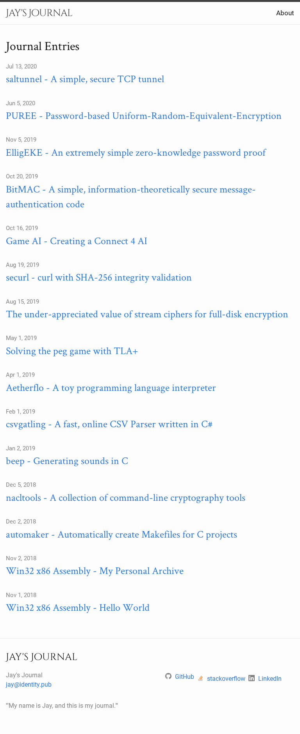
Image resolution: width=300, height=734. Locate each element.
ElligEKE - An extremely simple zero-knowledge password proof (136, 152)
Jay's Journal (39, 13)
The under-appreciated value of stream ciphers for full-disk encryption (147, 313)
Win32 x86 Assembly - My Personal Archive (95, 570)
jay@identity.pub (29, 684)
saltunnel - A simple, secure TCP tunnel (85, 78)
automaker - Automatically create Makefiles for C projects (121, 533)
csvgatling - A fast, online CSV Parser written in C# (109, 423)
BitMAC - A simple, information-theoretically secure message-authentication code (131, 196)
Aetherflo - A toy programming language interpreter (111, 387)
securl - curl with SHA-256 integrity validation (99, 276)
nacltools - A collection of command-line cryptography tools (125, 497)
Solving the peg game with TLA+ (72, 350)
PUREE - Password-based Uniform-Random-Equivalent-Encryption (144, 115)
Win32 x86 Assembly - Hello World (78, 607)
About (285, 13)
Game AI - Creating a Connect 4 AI (76, 240)
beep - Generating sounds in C (67, 460)
